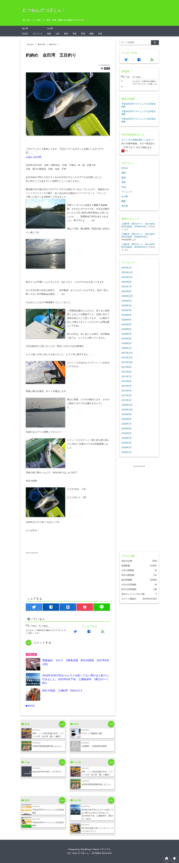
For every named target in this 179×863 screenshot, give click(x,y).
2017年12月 (127, 353)
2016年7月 (126, 424)
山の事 (50, 28)
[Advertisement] (48, 572)
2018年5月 (126, 329)
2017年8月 (126, 372)
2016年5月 (126, 433)
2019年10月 (127, 296)
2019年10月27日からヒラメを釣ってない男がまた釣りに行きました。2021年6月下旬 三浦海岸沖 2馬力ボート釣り (75, 679)
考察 (75, 33)
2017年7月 (126, 376)
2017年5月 (126, 386)
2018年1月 (126, 348)
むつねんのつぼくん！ (44, 10)
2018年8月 (126, 319)
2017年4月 (126, 390)
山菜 (57, 33)
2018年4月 (126, 334)
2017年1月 (126, 400)
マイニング (126, 191)
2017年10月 (127, 362)
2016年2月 (126, 447)
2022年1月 (126, 267)
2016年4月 (126, 438)
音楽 (100, 33)
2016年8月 (126, 419)
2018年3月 (126, 338)
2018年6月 (126, 324)
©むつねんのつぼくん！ (79, 853)
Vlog (123, 187)
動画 (66, 33)
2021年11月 (126, 277)
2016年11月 (126, 405)
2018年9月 (126, 315)
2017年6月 (126, 381)
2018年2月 (126, 343)
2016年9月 (126, 414)
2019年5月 (126, 301)
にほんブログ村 (33, 157)
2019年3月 (126, 310)
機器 (92, 33)
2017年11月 (126, 357)
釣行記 (25, 33)
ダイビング (37, 33)
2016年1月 (126, 452)
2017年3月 (126, 395)
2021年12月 (127, 272)
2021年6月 (126, 291)
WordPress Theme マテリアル (96, 849)
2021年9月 (126, 282)
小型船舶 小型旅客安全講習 (94, 746)
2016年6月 (126, 428)
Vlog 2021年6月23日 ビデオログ (47, 771)
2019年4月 (126, 305)
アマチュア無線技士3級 (91, 733)
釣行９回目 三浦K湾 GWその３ (62, 690)
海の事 (25, 28)
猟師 (49, 33)
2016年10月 (127, 409)
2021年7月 (126, 286)
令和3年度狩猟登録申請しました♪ (47, 746)
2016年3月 (126, 442)
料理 (83, 33)
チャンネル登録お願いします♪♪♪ (137, 140)
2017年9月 (126, 367)
